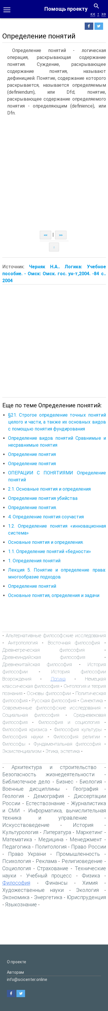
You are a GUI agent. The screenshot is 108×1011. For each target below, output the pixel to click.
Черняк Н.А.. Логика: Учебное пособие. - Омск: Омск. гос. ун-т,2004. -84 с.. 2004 (54, 273)
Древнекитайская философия (37, 664)
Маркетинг (89, 832)
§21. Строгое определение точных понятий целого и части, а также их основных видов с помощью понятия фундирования (57, 422)
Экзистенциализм (21, 751)
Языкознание (21, 904)
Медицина (50, 839)
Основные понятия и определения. (46, 542)
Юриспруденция (86, 897)
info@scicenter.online (27, 979)
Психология (16, 861)
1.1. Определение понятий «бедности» (49, 551)
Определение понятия (32, 454)
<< (92, 14)
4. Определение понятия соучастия (46, 517)
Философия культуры (78, 729)
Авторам (15, 972)
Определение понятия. (32, 507)
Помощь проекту (66, 9)
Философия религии (77, 737)
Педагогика (16, 847)
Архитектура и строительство (54, 767)
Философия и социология (69, 722)
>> (103, 14)
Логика (58, 679)
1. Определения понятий (34, 560)
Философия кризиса (25, 729)
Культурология (20, 832)
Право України (27, 854)
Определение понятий (32, 586)
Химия (90, 883)
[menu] (7, 9)
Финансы (56, 883)
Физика (91, 876)
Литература (57, 832)
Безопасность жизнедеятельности (48, 774)
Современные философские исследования (51, 708)
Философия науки (22, 737)
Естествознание (45, 803)
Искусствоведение (26, 825)
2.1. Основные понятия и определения (49, 489)
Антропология (23, 643)
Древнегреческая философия (43, 650)
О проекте (16, 962)
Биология (90, 782)
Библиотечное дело (26, 782)
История (83, 825)
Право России (88, 847)
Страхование (52, 868)
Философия (16, 883)
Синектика (91, 700)
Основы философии (49, 693)
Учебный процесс (49, 876)
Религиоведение (82, 861)
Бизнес (64, 782)
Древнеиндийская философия (43, 657)
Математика (17, 839)
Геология (13, 796)
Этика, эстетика (63, 751)
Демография (48, 796)
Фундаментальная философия (67, 744)
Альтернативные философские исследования (56, 635)
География (85, 789)
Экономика (15, 897)
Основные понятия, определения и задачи (53, 595)
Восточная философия (74, 643)
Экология (87, 890)
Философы (13, 744)
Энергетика (48, 897)
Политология (51, 847)
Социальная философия (30, 715)
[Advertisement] (54, 173)
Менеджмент (86, 839)
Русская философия (54, 700)
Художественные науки (33, 890)
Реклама (46, 861)
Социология (16, 868)
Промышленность (78, 854)
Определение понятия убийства (42, 498)
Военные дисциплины (31, 789)
